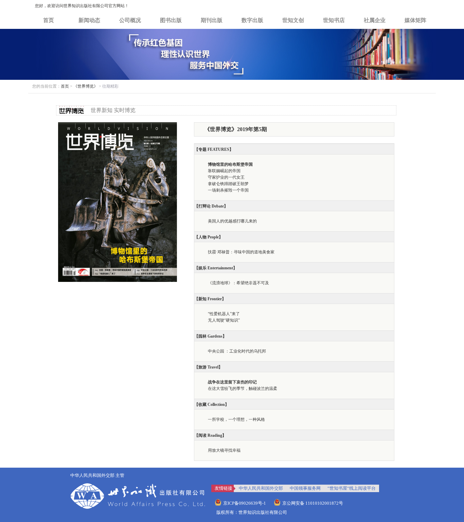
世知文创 (293, 20)
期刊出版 (211, 20)
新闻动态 (89, 20)
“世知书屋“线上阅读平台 (351, 488)
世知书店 (334, 20)
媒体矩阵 (415, 20)
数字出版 (252, 20)
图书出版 (171, 20)
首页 (48, 20)
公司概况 (130, 20)
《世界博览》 (85, 86)
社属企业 (375, 20)
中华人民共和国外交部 (261, 488)
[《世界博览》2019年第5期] (117, 125)
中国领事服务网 (305, 488)
